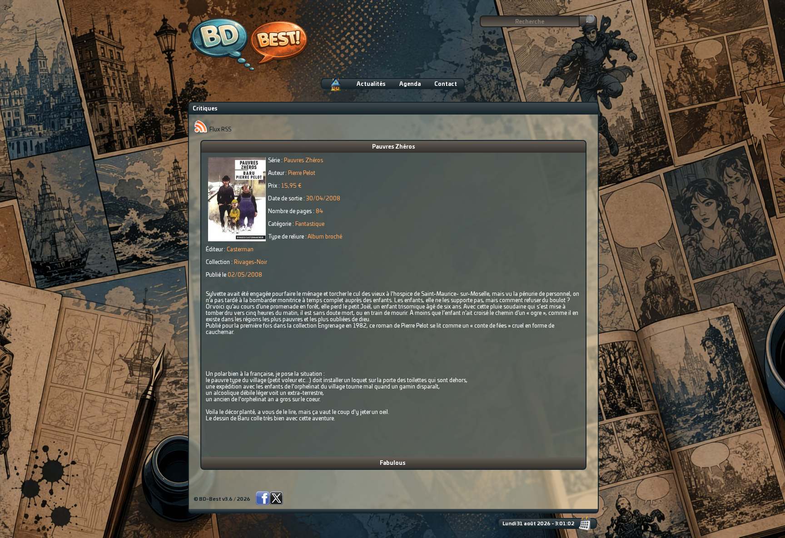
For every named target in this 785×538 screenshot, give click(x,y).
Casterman (240, 249)
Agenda (410, 84)
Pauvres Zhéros (393, 146)
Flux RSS (219, 129)
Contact (445, 84)
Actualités (371, 84)
